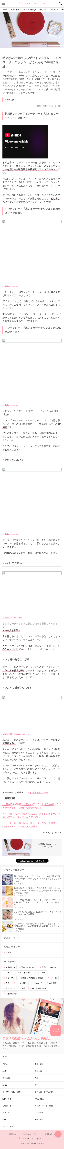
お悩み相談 (39, 1099)
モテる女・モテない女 (44, 1092)
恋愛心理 (38, 1071)
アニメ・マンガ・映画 (44, 1106)
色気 (7, 983)
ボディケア (39, 1120)
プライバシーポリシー (31, 1134)
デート (37, 1085)
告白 (36, 1078)
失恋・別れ (39, 1064)
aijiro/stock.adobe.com (12, 618)
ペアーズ (53, 978)
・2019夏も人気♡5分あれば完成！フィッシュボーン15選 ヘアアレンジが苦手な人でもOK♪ (31, 815)
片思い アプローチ (49, 967)
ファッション (40, 1113)
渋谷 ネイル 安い (28, 967)
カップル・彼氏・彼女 (11, 1092)
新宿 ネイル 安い (24, 973)
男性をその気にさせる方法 (32, 978)
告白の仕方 (37, 983)
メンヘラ (41, 973)
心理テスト (6, 1106)
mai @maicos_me (10, 286)
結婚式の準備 (11, 994)
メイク (8, 952)
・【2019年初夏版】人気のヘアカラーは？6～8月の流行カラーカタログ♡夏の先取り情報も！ (31, 806)
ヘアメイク (6, 1113)
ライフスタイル (8, 1126)
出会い (5, 1085)
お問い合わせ (51, 1134)
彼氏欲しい (10, 967)
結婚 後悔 (53, 983)
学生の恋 (6, 1078)
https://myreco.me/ (37, 792)
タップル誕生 (21, 983)
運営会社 (13, 1134)
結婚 (4, 1071)
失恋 (23, 988)
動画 (4, 1120)
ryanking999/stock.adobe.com (15, 734)
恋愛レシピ (32, 3)
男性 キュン (10, 988)
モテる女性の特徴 (39, 988)
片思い (5, 1064)
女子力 (8, 973)
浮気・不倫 (6, 1099)
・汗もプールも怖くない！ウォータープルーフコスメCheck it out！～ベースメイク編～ (30, 825)
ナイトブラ (10, 978)
